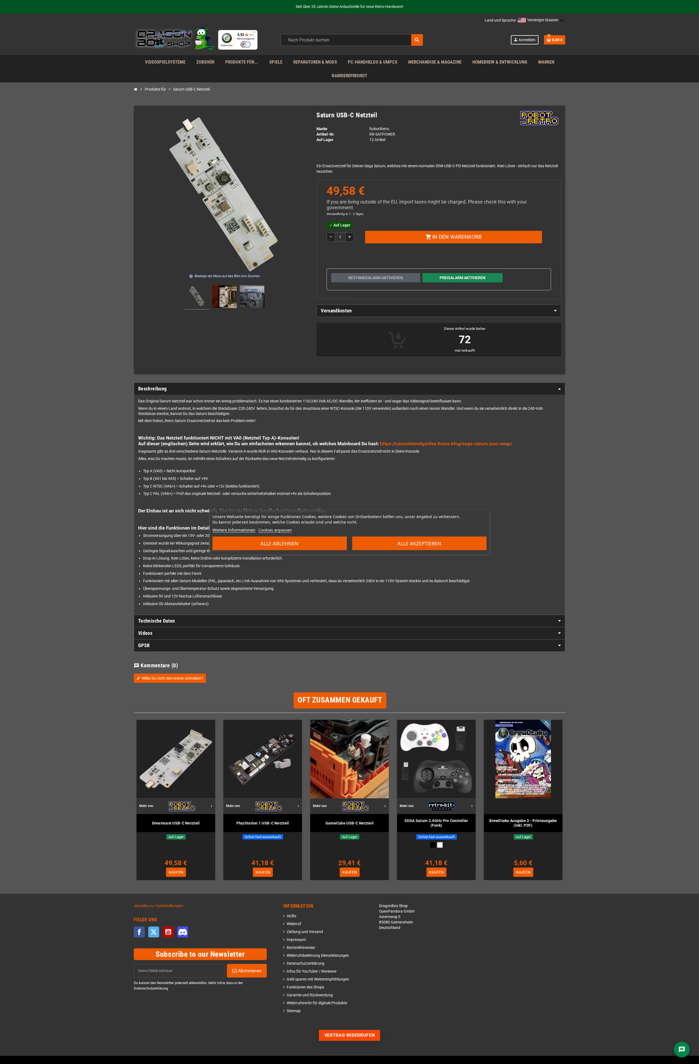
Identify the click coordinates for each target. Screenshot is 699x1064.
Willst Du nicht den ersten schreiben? (170, 678)
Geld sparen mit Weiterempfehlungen (318, 979)
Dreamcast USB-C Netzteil (176, 823)
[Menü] (254, 33)
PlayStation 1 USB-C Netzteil (262, 823)
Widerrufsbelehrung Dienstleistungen (318, 955)
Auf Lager (324, 140)
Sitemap (294, 1011)
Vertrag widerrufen (349, 1035)
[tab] (439, 311)
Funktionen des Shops (305, 987)
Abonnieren (249, 970)
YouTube (168, 931)
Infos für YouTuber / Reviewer (312, 971)
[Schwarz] (433, 845)
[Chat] (682, 1049)
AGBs (291, 916)
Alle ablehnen (279, 543)
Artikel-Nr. (325, 134)
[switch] (246, 44)
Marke (321, 129)
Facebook (139, 931)
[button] (540, 20)
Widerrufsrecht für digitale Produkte (317, 1003)
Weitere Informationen (233, 530)
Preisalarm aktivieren (462, 278)
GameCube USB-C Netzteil (349, 823)
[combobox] (352, 40)
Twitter (153, 931)
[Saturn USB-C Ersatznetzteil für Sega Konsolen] (197, 297)
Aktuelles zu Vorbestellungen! (158, 906)
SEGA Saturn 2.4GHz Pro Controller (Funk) (436, 822)
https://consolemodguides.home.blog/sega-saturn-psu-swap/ (446, 443)
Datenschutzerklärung (305, 963)
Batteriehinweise (301, 947)
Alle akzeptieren (419, 543)
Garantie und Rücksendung (310, 995)
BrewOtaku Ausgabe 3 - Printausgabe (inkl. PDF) (523, 822)
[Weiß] (440, 845)
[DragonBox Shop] (174, 39)
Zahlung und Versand (305, 931)
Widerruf (294, 924)
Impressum (296, 939)
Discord (182, 931)
